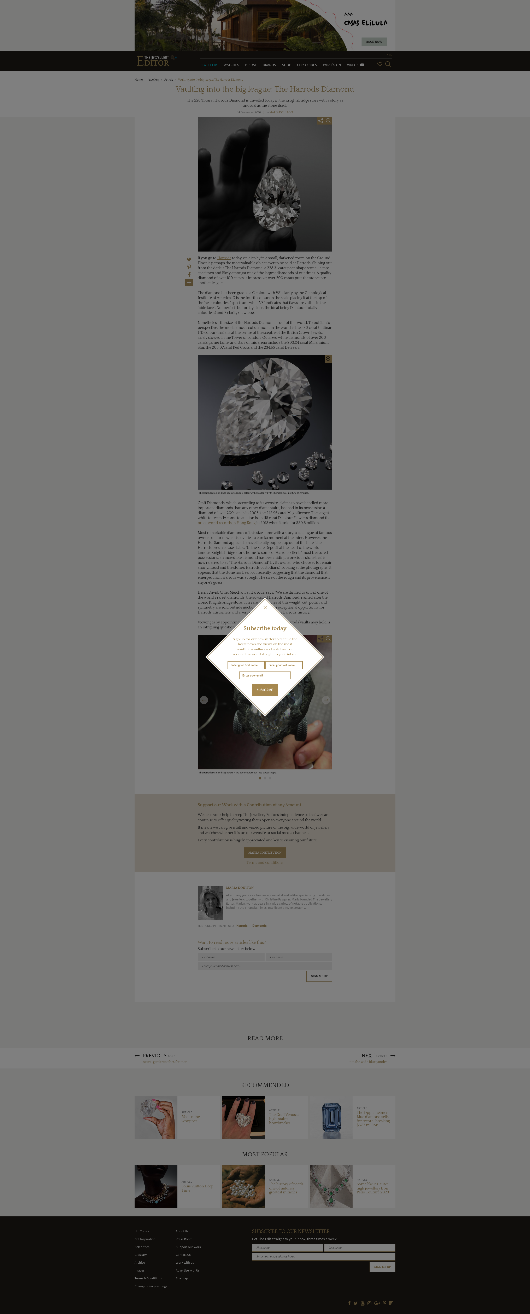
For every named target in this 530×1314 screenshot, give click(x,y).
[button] (265, 607)
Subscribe (265, 690)
